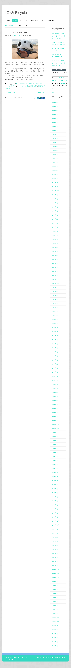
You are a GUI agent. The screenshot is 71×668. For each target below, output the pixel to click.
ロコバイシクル (21, 86)
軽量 (8, 88)
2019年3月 (55, 460)
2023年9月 (55, 243)
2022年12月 (55, 279)
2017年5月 (55, 549)
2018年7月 (55, 493)
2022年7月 (55, 299)
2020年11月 (55, 380)
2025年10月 (55, 142)
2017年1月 (55, 565)
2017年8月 (55, 537)
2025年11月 (55, 138)
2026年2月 (55, 126)
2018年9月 (55, 485)
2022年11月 (55, 283)
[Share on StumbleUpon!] (40, 98)
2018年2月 (55, 513)
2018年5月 (55, 501)
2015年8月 (55, 634)
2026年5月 (55, 114)
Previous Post (10, 92)
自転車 (35, 86)
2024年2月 (55, 223)
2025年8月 (55, 150)
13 (59, 80)
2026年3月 (55, 122)
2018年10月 (55, 481)
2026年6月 (55, 110)
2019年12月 (55, 424)
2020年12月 (55, 376)
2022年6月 (55, 303)
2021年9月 (55, 340)
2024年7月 (55, 203)
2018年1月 (55, 517)
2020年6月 (55, 400)
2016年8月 (55, 585)
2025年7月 (55, 154)
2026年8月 (55, 102)
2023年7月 (55, 251)
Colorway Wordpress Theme (45, 657)
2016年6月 (55, 593)
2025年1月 (55, 179)
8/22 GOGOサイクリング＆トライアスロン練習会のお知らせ (59, 36)
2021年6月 (55, 352)
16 (66, 80)
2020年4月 (55, 408)
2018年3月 (55, 509)
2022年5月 (55, 307)
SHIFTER (22, 84)
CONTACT (51, 21)
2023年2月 (55, 271)
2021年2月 (55, 368)
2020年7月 (55, 396)
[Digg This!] (44, 98)
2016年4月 (55, 601)
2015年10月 (55, 626)
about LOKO (34, 21)
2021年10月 (55, 336)
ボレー (14, 86)
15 (64, 80)
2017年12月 (55, 521)
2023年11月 (55, 235)
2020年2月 (55, 416)
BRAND (43, 21)
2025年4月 (55, 167)
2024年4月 (55, 215)
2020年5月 (55, 404)
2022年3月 (55, 316)
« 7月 (53, 92)
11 (55, 80)
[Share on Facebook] (42, 98)
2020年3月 (55, 412)
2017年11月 (55, 525)
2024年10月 (55, 191)
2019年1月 (55, 469)
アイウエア (29, 84)
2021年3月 (55, 364)
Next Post (41, 92)
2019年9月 (55, 436)
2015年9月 (55, 630)
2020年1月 (55, 420)
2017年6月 (55, 545)
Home (7, 25)
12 (57, 80)
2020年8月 (55, 392)
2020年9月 (55, 388)
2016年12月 (55, 569)
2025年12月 (55, 134)
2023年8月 (55, 247)
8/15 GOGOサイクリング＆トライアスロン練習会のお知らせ (59, 63)
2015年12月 (55, 618)
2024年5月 (55, 211)
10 (53, 80)
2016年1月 (55, 613)
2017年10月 (55, 529)
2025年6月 (55, 159)
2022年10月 (55, 287)
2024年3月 (55, 219)
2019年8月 (55, 440)
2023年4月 (55, 263)
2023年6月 (55, 255)
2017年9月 (55, 533)
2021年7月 (55, 348)
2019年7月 (55, 444)
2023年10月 (55, 239)
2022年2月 (55, 320)
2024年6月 (55, 207)
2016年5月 (55, 597)
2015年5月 (55, 646)
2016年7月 (55, 589)
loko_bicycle (14, 35)
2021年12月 (55, 328)
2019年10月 (55, 432)
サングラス (36, 84)
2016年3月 (55, 605)
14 (62, 80)
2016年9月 (55, 581)
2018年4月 (55, 505)
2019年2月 (55, 465)
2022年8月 (55, 295)
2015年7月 (55, 638)
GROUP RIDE (24, 21)
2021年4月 (55, 360)
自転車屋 (40, 86)
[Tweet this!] (38, 98)
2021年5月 (55, 356)
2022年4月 (55, 312)
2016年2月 (55, 610)
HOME (8, 21)
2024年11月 (55, 187)
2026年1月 (55, 130)
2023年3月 (55, 267)
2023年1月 (55, 275)
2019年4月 (55, 456)
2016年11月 (55, 573)
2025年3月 (55, 171)
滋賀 (31, 86)
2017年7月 (55, 541)
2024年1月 (55, 227)
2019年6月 (55, 448)
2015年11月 (55, 622)
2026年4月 (55, 118)
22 (64, 83)
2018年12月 (55, 473)
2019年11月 (55, 428)
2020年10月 (55, 384)
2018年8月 (55, 489)
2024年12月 (55, 183)
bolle (17, 84)
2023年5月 (55, 259)
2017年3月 (55, 557)
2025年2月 (55, 175)
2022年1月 (55, 324)
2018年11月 (55, 477)
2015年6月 (55, 642)
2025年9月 (55, 146)
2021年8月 (55, 344)
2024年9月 (55, 195)
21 (62, 83)
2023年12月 (55, 231)
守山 (28, 86)
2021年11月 (55, 332)
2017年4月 (55, 553)
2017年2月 (55, 561)
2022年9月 (55, 291)
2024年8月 (55, 199)
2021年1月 (55, 372)
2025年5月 (55, 162)
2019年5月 (55, 452)
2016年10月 (55, 577)
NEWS (15, 21)
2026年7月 (55, 106)
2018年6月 (55, 497)
